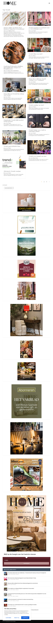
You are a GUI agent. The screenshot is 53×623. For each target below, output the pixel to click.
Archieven (5, 185)
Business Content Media (11, 621)
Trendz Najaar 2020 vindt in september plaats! (37, 130)
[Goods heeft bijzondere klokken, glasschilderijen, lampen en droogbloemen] (14, 52)
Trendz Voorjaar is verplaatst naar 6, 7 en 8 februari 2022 (39, 28)
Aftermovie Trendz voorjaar (12, 171)
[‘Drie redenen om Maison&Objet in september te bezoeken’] (5, 589)
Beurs (9, 70)
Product (17, 600)
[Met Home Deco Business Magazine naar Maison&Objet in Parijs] (5, 578)
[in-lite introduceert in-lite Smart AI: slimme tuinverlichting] (5, 600)
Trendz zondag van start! (36, 105)
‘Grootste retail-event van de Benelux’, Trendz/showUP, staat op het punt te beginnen (27, 572)
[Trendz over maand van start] (39, 147)
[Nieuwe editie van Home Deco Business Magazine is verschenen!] (14, 19)
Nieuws (13, 30)
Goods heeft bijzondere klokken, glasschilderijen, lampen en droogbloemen (13, 67)
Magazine (10, 30)
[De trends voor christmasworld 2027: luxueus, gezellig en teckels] (5, 605)
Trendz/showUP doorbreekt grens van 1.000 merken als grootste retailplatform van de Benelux (27, 594)
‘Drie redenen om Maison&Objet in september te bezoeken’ (21, 588)
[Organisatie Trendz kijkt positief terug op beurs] (14, 111)
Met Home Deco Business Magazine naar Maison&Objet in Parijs (22, 578)
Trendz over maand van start (37, 156)
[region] (17, 613)
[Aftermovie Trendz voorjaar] (14, 162)
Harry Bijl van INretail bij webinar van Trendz (14, 94)
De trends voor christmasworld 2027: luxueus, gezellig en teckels (22, 604)
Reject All (16, 617)
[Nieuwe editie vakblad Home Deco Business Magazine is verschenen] (5, 584)
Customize (8, 617)
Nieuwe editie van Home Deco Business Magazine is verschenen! (14, 28)
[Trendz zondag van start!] (39, 96)
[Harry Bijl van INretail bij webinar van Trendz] (14, 85)
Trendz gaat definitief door (12, 146)
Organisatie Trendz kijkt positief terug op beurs (14, 120)
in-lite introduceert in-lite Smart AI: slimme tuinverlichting (20, 599)
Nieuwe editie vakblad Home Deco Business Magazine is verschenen (23, 583)
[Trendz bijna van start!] (39, 45)
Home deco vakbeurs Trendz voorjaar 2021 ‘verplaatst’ (37, 79)
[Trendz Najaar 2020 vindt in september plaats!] (39, 121)
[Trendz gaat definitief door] (14, 137)
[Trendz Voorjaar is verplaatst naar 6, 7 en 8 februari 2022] (39, 19)
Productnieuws (16, 70)
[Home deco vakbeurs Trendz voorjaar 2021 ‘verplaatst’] (39, 70)
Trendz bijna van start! (35, 54)
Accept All (25, 617)
